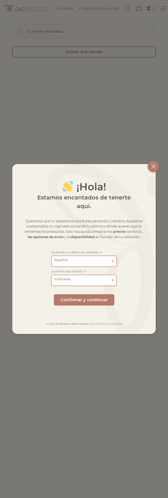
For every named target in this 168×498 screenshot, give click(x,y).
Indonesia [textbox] (62, 279)
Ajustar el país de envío (68, 271)
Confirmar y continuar (84, 299)
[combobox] (84, 261)
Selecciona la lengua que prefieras (76, 252)
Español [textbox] (60, 260)
